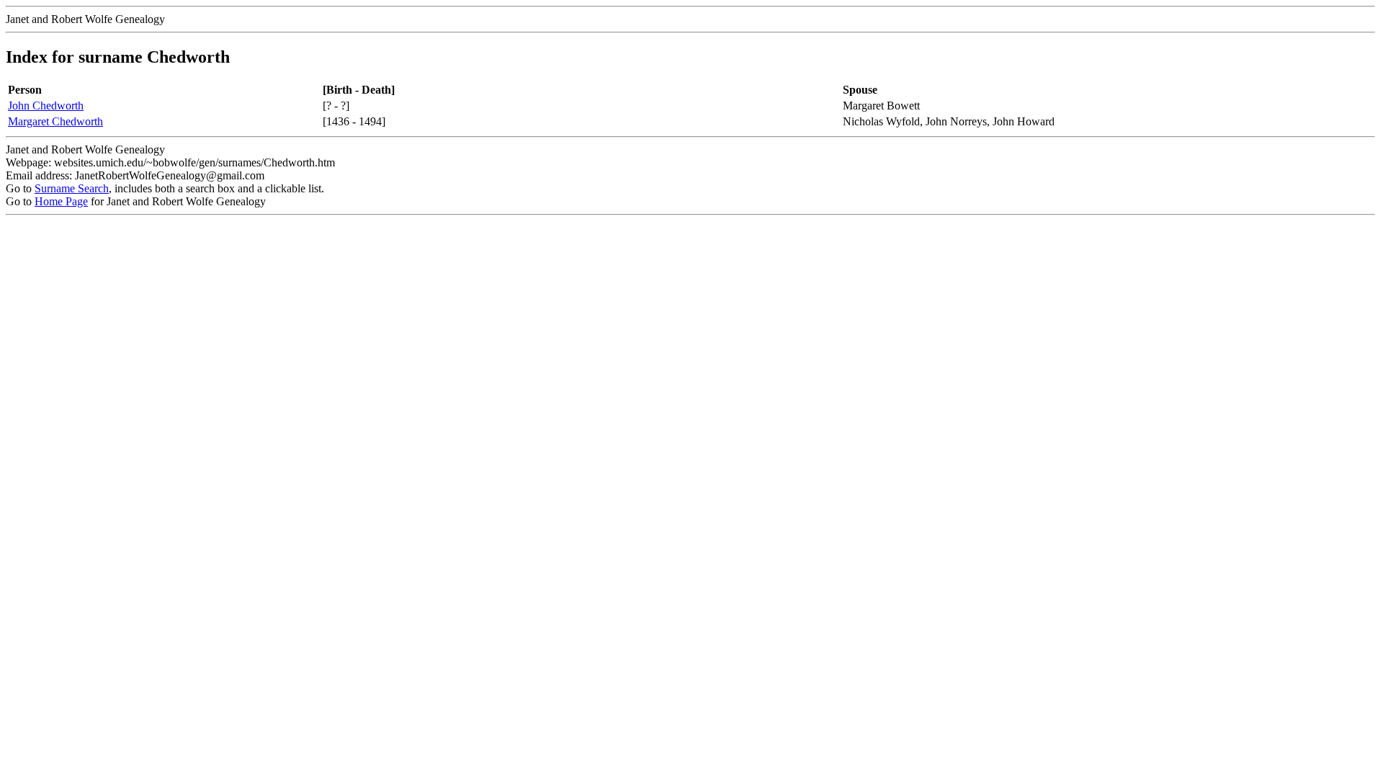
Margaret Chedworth (55, 121)
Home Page (61, 201)
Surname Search (72, 188)
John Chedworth (46, 105)
